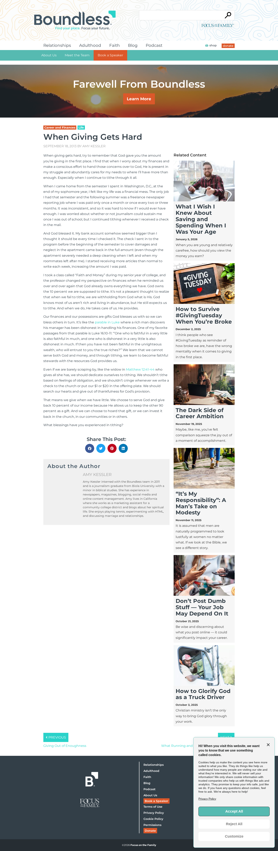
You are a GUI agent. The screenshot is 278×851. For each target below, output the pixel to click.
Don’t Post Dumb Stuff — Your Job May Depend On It (202, 607)
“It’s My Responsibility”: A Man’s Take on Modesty (201, 503)
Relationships (57, 45)
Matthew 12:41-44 (140, 369)
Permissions (152, 825)
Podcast (154, 45)
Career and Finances (59, 127)
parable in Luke (107, 322)
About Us (49, 55)
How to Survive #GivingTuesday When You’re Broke (204, 315)
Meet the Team (77, 55)
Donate (150, 830)
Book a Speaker (110, 55)
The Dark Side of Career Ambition (200, 413)
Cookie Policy (153, 819)
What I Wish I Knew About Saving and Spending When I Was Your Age (201, 219)
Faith (114, 45)
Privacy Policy (153, 813)
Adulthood (90, 45)
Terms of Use (152, 806)
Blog (133, 45)
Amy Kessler (94, 146)
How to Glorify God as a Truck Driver (203, 694)
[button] (89, 448)
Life (81, 127)
